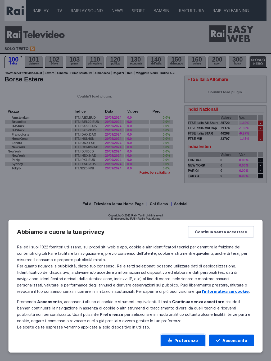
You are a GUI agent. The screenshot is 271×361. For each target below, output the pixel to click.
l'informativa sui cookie (225, 291)
